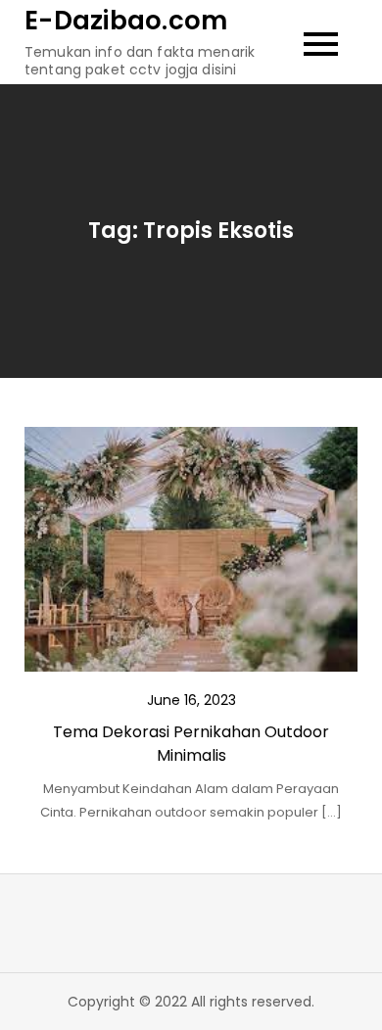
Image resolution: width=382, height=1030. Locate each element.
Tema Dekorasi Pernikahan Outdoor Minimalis (191, 744)
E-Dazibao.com (125, 20)
